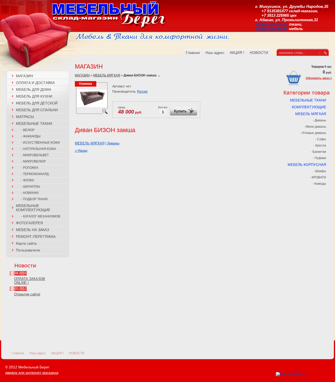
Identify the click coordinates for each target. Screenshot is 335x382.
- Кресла (320, 145)
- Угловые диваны (313, 133)
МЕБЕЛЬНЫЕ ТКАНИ (34, 123)
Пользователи (28, 250)
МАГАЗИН (24, 76)
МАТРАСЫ (25, 117)
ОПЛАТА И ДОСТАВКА (35, 83)
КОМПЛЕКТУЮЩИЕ (309, 107)
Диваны (113, 143)
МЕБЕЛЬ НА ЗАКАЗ (32, 230)
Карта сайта (26, 243)
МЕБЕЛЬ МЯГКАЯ (106, 75)
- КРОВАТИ (318, 177)
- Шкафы (319, 171)
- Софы (320, 139)
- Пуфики (319, 158)
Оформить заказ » (319, 78)
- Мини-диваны (315, 126)
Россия (142, 91)
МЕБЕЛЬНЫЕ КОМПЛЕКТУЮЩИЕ (33, 208)
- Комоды (319, 184)
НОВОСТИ (77, 353)
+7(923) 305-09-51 (271, 24)
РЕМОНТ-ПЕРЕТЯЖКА (35, 236)
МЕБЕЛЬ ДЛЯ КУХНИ (34, 96)
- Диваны (319, 120)
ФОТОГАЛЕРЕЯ (29, 223)
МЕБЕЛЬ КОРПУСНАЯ (307, 164)
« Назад (81, 151)
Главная (18, 353)
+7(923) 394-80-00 (271, 28)
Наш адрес (37, 353)
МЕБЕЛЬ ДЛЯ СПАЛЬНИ (37, 110)
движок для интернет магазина (31, 372)
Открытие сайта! (27, 294)
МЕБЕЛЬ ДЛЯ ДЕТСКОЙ (37, 103)
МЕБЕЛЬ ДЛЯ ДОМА (33, 89)
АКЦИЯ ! (57, 353)
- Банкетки (318, 152)
